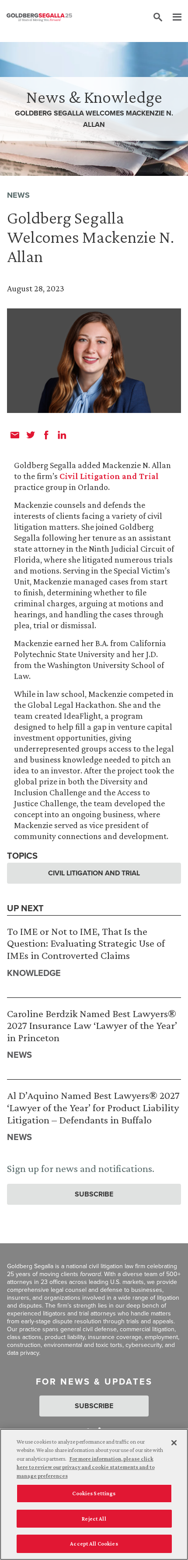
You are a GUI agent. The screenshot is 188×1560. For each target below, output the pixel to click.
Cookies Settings (93, 1493)
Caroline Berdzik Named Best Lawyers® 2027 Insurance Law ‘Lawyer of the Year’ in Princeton (92, 1025)
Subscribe (94, 1194)
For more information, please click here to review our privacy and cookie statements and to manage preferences (86, 1467)
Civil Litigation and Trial (109, 476)
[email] (14, 434)
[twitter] (30, 434)
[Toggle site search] (157, 17)
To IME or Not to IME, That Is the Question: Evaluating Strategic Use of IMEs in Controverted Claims (86, 943)
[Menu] (172, 17)
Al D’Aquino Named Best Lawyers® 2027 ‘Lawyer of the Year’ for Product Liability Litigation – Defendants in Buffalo (93, 1107)
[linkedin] (62, 434)
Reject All (94, 1518)
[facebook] (46, 434)
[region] (94, 1494)
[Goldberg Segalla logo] (39, 17)
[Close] (174, 1442)
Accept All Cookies (94, 1543)
